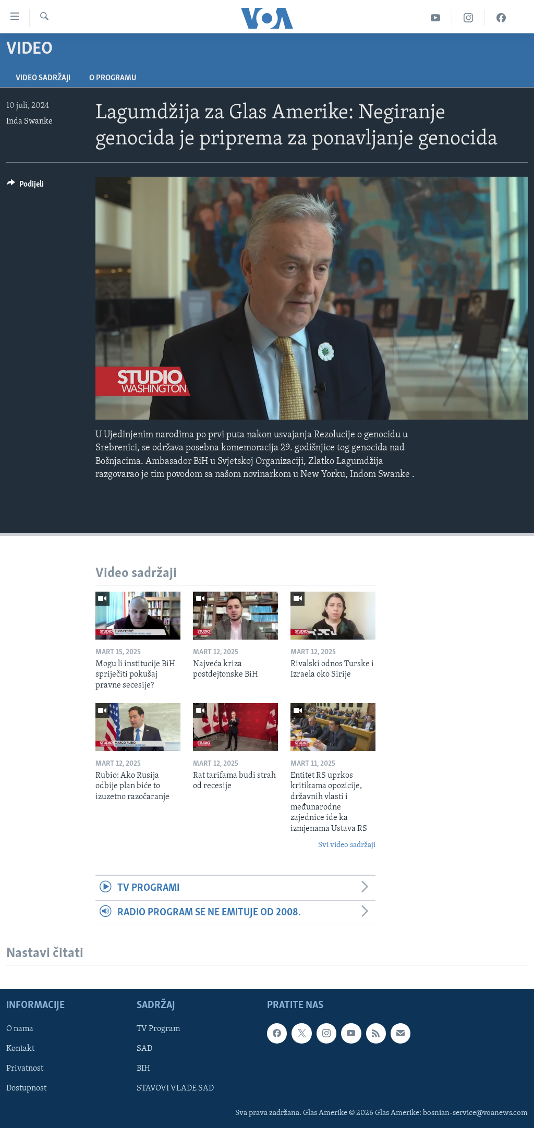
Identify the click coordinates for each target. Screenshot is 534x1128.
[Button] (25, 187)
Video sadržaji (43, 78)
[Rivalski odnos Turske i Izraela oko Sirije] (332, 616)
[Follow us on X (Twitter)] (301, 1034)
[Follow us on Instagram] (326, 1034)
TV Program (158, 1029)
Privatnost (24, 1069)
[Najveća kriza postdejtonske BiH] (235, 616)
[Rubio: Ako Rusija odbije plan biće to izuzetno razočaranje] (137, 727)
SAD (144, 1049)
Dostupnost (26, 1089)
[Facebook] (501, 18)
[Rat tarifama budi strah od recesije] (235, 727)
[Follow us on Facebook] (277, 1034)
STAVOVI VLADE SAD (175, 1089)
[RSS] (376, 1034)
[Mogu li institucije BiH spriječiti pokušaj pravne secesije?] (137, 616)
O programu (113, 78)
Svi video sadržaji (346, 845)
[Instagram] (468, 18)
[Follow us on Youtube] (351, 1034)
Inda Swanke (29, 121)
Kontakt (20, 1049)
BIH (143, 1069)
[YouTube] (435, 18)
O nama (19, 1029)
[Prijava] (400, 1034)
